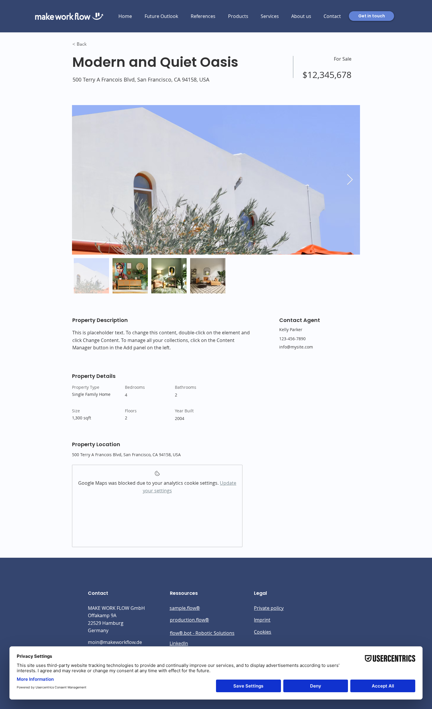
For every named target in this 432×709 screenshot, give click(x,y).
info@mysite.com (296, 347)
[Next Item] (349, 180)
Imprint (262, 620)
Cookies (262, 632)
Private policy (269, 608)
